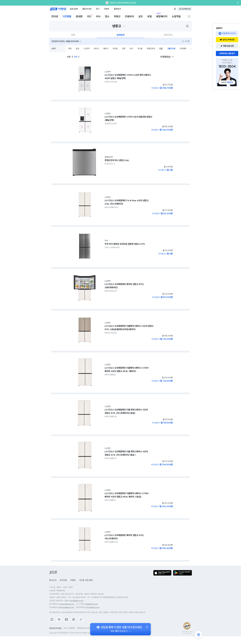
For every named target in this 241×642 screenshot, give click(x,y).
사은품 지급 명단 (86, 580)
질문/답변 (74, 9)
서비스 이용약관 (69, 628)
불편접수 (117, 9)
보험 (149, 16)
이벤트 (106, 9)
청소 (107, 16)
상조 (140, 16)
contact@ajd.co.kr (66, 604)
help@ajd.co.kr (91, 604)
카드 (89, 16)
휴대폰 (79, 16)
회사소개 (52, 580)
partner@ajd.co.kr (66, 607)
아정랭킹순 (165, 56)
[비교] (199, 635)
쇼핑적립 (176, 16)
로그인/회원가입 (185, 9)
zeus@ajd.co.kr (76, 601)
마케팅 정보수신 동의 (84, 628)
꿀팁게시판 (86, 9)
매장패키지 (161, 16)
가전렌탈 (66, 16)
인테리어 (129, 16)
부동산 (117, 16)
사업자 (159, 13)
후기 (97, 9)
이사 (98, 16)
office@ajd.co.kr (92, 607)
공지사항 (63, 580)
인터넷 (54, 16)
